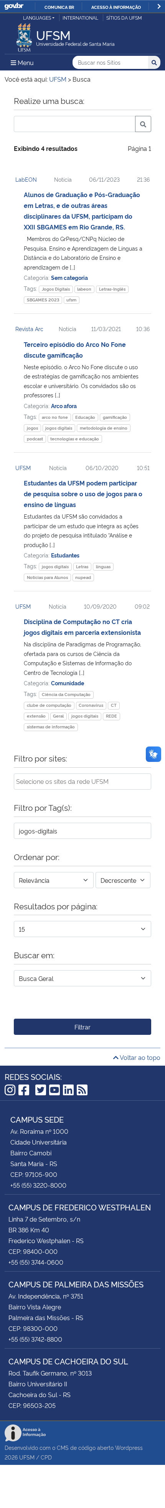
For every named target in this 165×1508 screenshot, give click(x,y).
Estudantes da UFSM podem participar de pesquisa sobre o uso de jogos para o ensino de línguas (83, 494)
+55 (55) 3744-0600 (35, 1262)
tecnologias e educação (74, 439)
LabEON (26, 179)
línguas (103, 566)
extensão (36, 716)
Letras (82, 566)
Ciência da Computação (66, 694)
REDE (111, 716)
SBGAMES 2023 (43, 300)
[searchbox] (82, 781)
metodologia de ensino (103, 428)
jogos (32, 428)
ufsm (71, 300)
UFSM (23, 467)
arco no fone (55, 417)
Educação (85, 417)
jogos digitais (58, 428)
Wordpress (129, 1447)
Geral (58, 716)
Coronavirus (91, 705)
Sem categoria (69, 277)
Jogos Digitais (56, 289)
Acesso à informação (116, 7)
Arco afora (64, 405)
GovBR (13, 6)
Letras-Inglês (112, 289)
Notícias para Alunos (47, 577)
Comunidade (67, 682)
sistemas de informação (51, 727)
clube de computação (49, 705)
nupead (83, 577)
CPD (46, 1457)
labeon (84, 289)
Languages (37, 17)
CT (114, 705)
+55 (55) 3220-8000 (38, 1185)
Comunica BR (59, 7)
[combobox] (82, 781)
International (80, 17)
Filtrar (82, 1027)
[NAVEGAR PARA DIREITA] (159, 6)
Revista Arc (29, 328)
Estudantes (65, 555)
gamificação (115, 417)
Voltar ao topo (139, 1057)
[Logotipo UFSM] (24, 35)
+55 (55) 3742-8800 (35, 1339)
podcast (35, 439)
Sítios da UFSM (124, 17)
